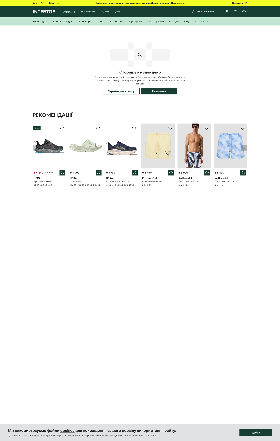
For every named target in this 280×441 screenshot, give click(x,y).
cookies (67, 431)
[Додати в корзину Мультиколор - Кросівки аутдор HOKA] (62, 172)
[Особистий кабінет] (227, 11)
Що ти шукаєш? (205, 11)
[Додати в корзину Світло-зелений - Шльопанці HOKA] (99, 172)
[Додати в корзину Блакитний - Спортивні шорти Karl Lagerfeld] (243, 172)
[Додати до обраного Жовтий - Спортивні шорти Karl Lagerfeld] (170, 128)
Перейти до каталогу (121, 91)
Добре (256, 432)
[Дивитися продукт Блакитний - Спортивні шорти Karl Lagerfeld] (230, 146)
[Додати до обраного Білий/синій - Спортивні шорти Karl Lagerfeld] (206, 128)
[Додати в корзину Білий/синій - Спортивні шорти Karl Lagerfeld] (207, 172)
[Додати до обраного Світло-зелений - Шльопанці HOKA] (98, 128)
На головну (159, 91)
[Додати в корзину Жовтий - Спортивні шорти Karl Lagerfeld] (171, 172)
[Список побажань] (235, 11)
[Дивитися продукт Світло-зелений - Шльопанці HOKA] (85, 146)
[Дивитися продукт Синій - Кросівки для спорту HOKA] (122, 146)
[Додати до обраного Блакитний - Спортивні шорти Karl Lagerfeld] (242, 128)
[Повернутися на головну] (44, 11)
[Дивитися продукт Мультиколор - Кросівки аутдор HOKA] (49, 146)
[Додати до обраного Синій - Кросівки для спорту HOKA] (134, 128)
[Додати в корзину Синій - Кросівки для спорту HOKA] (135, 172)
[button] (36, 148)
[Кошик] (244, 11)
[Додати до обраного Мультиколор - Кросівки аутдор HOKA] (62, 128)
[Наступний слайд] (244, 148)
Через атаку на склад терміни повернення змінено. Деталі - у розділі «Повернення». (140, 3)
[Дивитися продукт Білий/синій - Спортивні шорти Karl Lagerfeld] (194, 146)
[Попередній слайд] (36, 148)
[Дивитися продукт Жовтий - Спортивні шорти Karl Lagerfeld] (158, 146)
